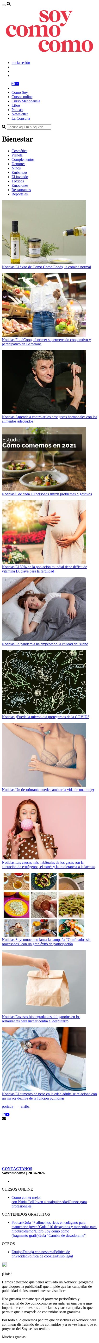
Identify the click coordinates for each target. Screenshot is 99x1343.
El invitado (20, 177)
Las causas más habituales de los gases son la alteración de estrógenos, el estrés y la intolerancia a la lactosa (48, 864)
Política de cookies (41, 1256)
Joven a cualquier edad (51, 1202)
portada (8, 1106)
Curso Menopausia (26, 101)
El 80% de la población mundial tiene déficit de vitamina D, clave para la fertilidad (44, 569)
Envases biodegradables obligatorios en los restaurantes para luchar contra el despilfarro (41, 1019)
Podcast (17, 110)
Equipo (17, 1252)
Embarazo (19, 172)
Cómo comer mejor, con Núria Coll (27, 1199)
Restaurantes (21, 190)
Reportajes (20, 194)
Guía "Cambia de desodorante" (62, 1235)
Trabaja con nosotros (38, 1252)
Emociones (20, 185)
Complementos (23, 159)
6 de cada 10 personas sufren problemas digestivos (53, 494)
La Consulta (21, 118)
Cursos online (22, 97)
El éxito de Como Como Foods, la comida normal (53, 267)
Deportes (18, 164)
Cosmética (19, 151)
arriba (25, 1106)
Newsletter (20, 114)
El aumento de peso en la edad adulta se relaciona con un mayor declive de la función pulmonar (49, 1096)
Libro (16, 105)
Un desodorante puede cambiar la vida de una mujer (54, 790)
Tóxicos (18, 181)
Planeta (17, 155)
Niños (16, 168)
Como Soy (20, 92)
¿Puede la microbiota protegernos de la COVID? (52, 717)
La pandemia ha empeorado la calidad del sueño (51, 644)
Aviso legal (64, 1256)
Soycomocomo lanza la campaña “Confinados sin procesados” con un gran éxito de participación (46, 942)
